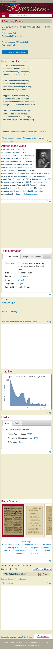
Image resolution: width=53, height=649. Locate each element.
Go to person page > (32, 194)
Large (12, 141)
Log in (36, 9)
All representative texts (11, 138)
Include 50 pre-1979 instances (13, 579)
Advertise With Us (37, 642)
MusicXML (24, 42)
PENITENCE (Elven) (10, 303)
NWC (35, 438)
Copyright (11, 642)
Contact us (28, 637)
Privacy (18, 642)
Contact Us (26, 642)
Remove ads (7, 5)
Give (24, 645)
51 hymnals (16, 36)
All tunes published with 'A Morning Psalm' (20, 322)
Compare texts (29, 138)
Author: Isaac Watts (9, 33)
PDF (17, 42)
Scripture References (32, 257)
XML (21, 442)
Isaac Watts (23, 276)
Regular (5, 141)
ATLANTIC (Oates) (9, 312)
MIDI (13, 45)
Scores (7, 423)
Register (46, 9)
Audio (17, 423)
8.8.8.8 (21, 280)
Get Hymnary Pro (33, 645)
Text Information (11, 257)
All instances (7, 583)
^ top (49, 141)
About (5, 642)
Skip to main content (8, 1)
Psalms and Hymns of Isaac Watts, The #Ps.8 (28, 132)
